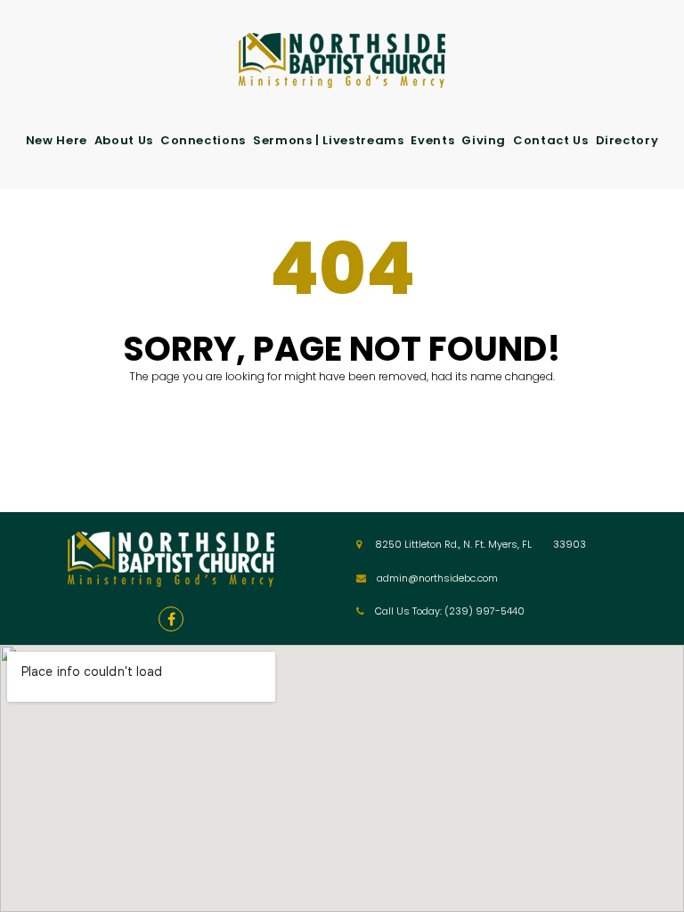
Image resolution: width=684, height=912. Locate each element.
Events (432, 140)
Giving (483, 140)
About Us (123, 140)
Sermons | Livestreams (328, 140)
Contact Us (550, 140)
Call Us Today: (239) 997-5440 (450, 611)
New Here (56, 140)
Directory (627, 140)
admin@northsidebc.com (437, 578)
